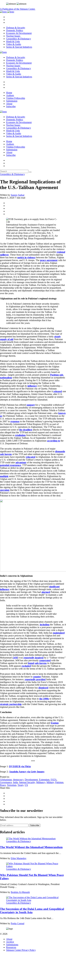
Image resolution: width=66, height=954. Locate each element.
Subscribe (11, 106)
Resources (11, 947)
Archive (10, 942)
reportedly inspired (33, 657)
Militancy (40, 782)
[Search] (30, 172)
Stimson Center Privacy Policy (21, 950)
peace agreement (48, 260)
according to (53, 440)
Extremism (44, 779)
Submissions (12, 944)
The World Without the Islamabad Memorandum (31, 847)
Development (31, 779)
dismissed (43, 687)
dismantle (60, 451)
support (31, 405)
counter (37, 676)
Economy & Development (19, 33)
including (44, 624)
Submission (11, 101)
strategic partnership (11, 704)
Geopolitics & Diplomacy (18, 38)
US (26, 785)
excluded (26, 666)
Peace (3, 785)
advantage (21, 462)
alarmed (45, 592)
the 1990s (44, 698)
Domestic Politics (14, 30)
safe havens (6, 454)
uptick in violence (26, 257)
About (9, 103)
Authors (10, 95)
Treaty (20, 785)
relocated (30, 457)
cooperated (45, 660)
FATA (54, 779)
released (57, 391)
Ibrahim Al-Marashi (20, 892)
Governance (6, 782)
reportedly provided (35, 679)
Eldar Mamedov (18, 858)
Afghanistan (6, 779)
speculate (5, 490)
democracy (18, 779)
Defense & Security (15, 27)
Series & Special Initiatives (19, 47)
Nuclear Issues (13, 36)
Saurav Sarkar (17, 195)
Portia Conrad (17, 923)
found (31, 663)
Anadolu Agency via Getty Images (26, 771)
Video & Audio (13, 44)
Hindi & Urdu (13, 41)
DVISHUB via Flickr (20, 766)
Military (50, 782)
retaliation (20, 435)
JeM (15, 657)
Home (9, 92)
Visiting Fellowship (15, 98)
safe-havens (41, 663)
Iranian (55, 723)
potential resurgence (10, 465)
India (15, 782)
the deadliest (25, 429)
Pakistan (59, 782)
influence (32, 386)
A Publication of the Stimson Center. (17, 9)
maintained (59, 633)
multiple (4, 476)
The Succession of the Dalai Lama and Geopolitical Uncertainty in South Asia (32, 910)
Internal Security (27, 782)
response (14, 421)
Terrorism (11, 785)
